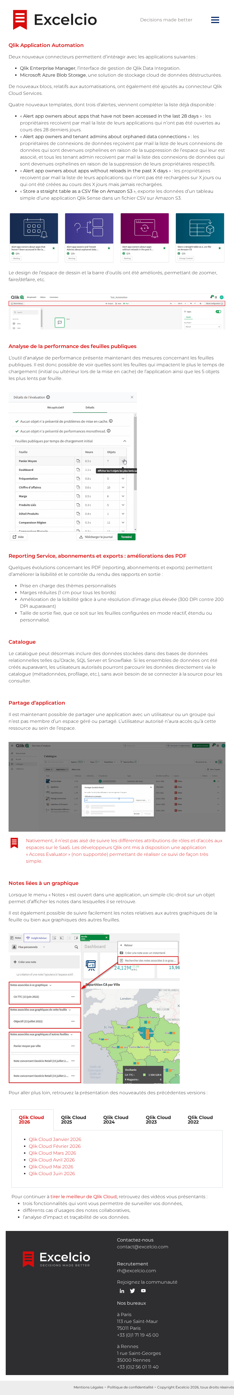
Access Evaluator (48, 854)
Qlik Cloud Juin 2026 (52, 1173)
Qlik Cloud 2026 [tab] (31, 1120)
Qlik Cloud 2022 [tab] (200, 1120)
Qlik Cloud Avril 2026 (52, 1160)
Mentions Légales (88, 1387)
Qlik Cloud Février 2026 (55, 1146)
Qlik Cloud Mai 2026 (51, 1166)
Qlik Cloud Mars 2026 (52, 1153)
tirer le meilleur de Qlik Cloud (84, 1196)
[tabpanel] (117, 1159)
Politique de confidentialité (130, 1387)
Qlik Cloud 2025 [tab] (73, 1120)
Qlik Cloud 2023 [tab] (158, 1120)
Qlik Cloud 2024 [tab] (115, 1120)
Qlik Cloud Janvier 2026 (55, 1139)
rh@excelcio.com (136, 1270)
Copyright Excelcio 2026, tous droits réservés (195, 1387)
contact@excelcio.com (142, 1246)
